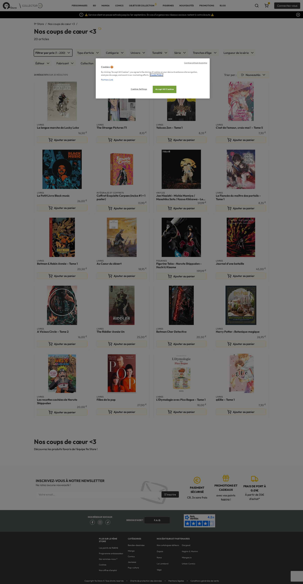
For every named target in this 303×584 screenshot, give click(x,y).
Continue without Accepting (195, 63)
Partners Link (107, 80)
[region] (153, 78)
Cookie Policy (156, 75)
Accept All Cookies (164, 89)
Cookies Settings (139, 89)
